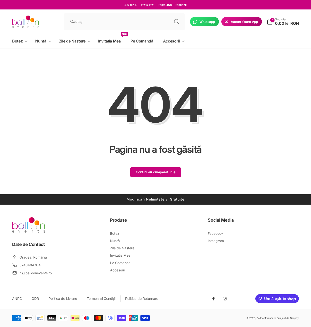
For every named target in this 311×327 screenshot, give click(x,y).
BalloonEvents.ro (266, 318)
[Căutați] (176, 21)
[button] (19, 41)
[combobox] (124, 21)
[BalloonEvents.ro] (28, 231)
